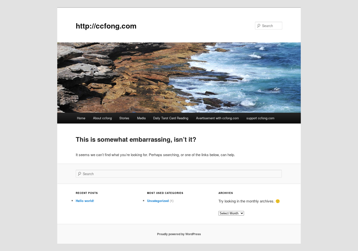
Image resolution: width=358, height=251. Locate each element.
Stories (124, 118)
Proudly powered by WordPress (179, 234)
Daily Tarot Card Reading (170, 118)
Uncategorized (158, 200)
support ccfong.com (260, 118)
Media (141, 118)
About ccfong (102, 118)
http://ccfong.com (106, 25)
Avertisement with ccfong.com (217, 118)
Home (81, 118)
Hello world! (85, 200)
